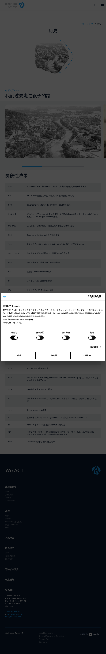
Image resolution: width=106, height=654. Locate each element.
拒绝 (19, 355)
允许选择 (53, 355)
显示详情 (94, 347)
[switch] (40, 338)
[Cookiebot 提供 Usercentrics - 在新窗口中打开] (91, 297)
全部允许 (87, 355)
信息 (31, 319)
